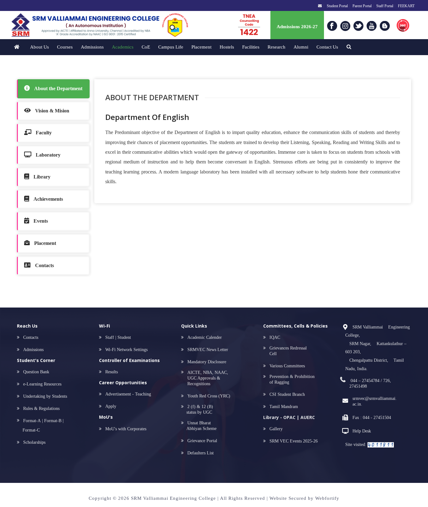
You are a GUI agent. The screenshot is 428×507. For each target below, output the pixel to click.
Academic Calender (204, 337)
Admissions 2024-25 (297, 27)
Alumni (301, 46)
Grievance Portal (200, 440)
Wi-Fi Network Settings (126, 349)
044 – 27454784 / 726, (370, 383)
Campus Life (170, 46)
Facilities (250, 46)
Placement (201, 46)
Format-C (31, 430)
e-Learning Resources (40, 384)
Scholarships (34, 442)
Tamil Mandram (283, 406)
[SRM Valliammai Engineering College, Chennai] (91, 25)
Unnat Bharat (200, 426)
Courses (65, 46)
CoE (146, 46)
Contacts (28, 337)
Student (124, 337)
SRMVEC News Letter (206, 349)
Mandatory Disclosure (206, 362)
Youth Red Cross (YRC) (207, 396)
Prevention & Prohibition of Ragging (292, 379)
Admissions (92, 46)
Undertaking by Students (45, 396)
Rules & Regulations (41, 408)
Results (111, 372)
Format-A (32, 420)
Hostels (227, 46)
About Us (39, 46)
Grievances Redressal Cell (288, 351)
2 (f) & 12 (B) (198, 409)
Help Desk (361, 431)
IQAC (274, 337)
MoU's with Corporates (125, 429)
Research (276, 46)
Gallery (276, 429)
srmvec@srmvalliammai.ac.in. (374, 401)
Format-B (52, 420)
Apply (110, 406)
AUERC (307, 417)
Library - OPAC (279, 417)
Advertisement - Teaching (128, 394)
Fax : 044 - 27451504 (371, 417)
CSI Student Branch (287, 394)
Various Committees (287, 366)
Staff (109, 337)
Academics (122, 46)
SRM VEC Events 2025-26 (293, 441)
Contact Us (327, 46)
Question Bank (34, 372)
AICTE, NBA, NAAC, (206, 378)
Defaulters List (199, 453)
